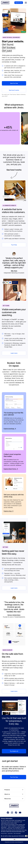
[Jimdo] (5, 2)
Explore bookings (9, 428)
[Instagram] (12, 813)
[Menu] (26, 2)
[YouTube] (20, 813)
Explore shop (8, 511)
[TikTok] (16, 813)
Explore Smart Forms (10, 469)
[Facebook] (8, 813)
